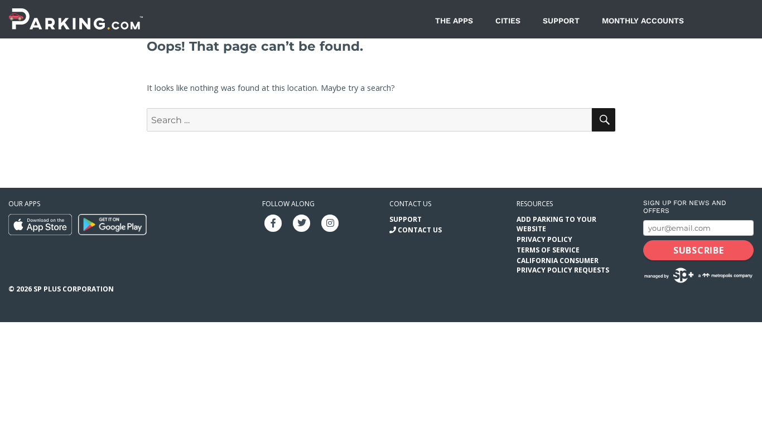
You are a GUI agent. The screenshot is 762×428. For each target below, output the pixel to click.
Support (561, 20)
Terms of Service (548, 250)
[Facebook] (273, 222)
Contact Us (420, 230)
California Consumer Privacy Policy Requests (563, 265)
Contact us (410, 203)
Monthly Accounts (643, 20)
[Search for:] (369, 120)
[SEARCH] (603, 120)
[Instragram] (330, 222)
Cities (507, 20)
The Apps (454, 20)
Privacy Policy (544, 239)
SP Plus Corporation (73, 289)
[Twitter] (302, 222)
